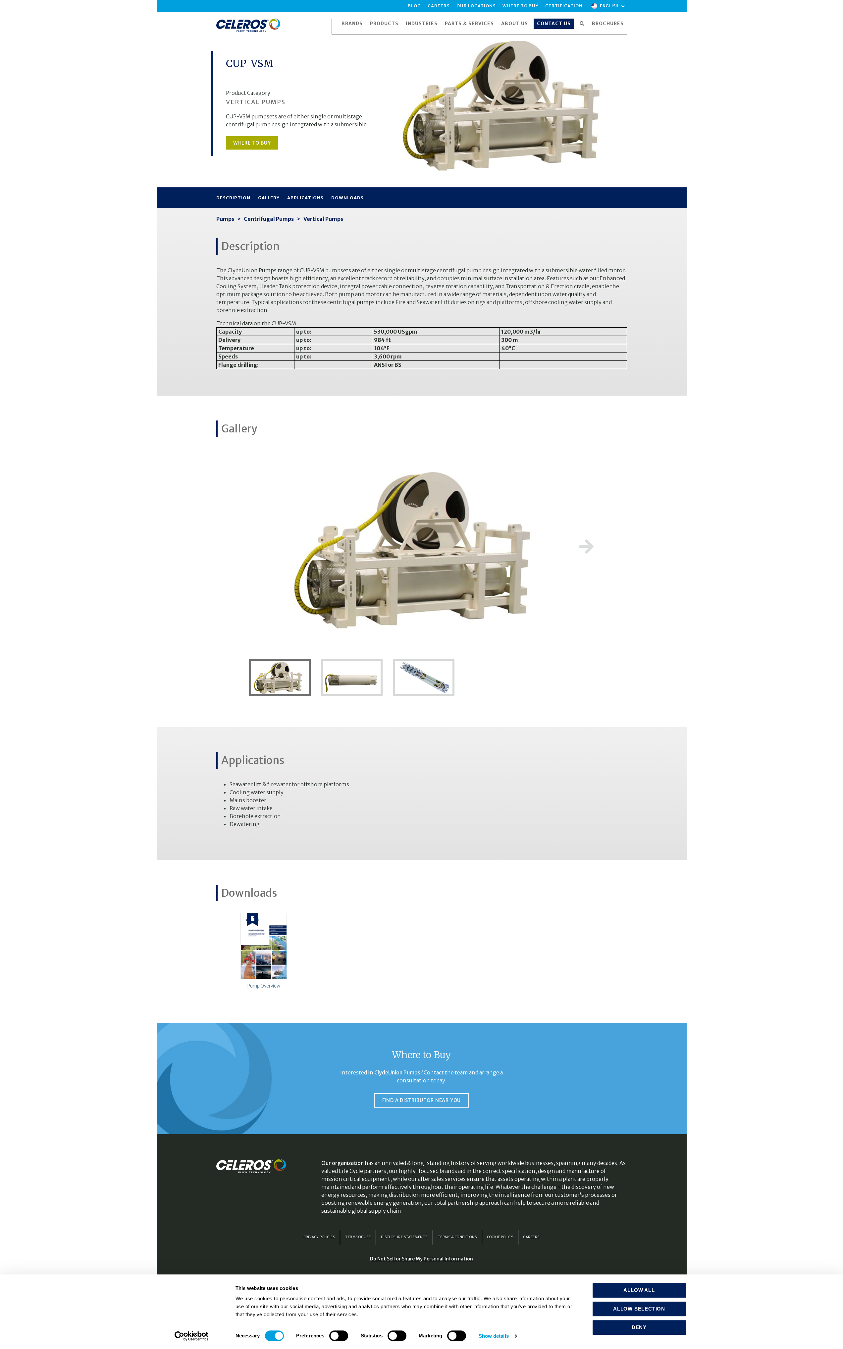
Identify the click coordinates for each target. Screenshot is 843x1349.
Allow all (639, 1290)
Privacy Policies (319, 1237)
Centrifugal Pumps (269, 219)
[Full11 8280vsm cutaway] (421, 677)
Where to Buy (252, 143)
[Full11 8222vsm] (282, 677)
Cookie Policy (500, 1237)
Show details (494, 1336)
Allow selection (639, 1309)
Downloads (347, 198)
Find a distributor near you (421, 1100)
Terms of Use (358, 1237)
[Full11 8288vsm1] (352, 677)
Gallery (269, 198)
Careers (531, 1237)
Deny (639, 1327)
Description (233, 198)
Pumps (225, 219)
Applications (305, 198)
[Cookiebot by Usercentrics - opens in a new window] (191, 1336)
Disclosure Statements (404, 1237)
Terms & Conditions (457, 1237)
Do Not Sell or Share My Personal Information (421, 1259)
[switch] (338, 1335)
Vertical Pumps (323, 219)
